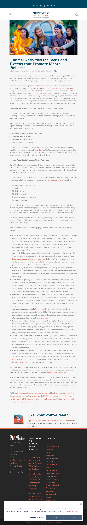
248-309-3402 (50, 5)
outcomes (31, 398)
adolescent (29, 393)
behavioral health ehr (67, 393)
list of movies (61, 300)
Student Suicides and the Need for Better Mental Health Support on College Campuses (35, 481)
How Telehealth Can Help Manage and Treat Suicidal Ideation (35, 498)
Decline (73, 517)
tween (66, 398)
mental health (66, 396)
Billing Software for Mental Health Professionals (52, 479)
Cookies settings (37, 517)
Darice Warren (46, 71)
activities (19, 393)
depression (54, 396)
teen (61, 398)
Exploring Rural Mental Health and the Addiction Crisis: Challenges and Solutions (35, 463)
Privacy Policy (73, 511)
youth (34, 401)
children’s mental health (32, 396)
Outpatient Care (32, 71)
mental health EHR (18, 398)
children (17, 396)
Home (48, 443)
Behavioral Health (18, 71)
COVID (46, 396)
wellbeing (19, 401)
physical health (51, 398)
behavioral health (49, 393)
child (11, 396)
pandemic (40, 398)
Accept (55, 517)
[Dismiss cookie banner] (81, 504)
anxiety (38, 393)
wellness (27, 401)
